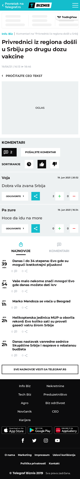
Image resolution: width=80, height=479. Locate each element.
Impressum (42, 454)
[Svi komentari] (29, 164)
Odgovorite (15, 196)
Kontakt (54, 463)
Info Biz (7, 33)
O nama (10, 454)
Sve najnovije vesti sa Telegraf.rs (40, 369)
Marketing (25, 454)
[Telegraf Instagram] (46, 440)
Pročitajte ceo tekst (22, 75)
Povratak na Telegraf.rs (14, 5)
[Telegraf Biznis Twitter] (34, 440)
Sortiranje (11, 164)
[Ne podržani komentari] (54, 164)
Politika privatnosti (33, 463)
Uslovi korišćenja (64, 454)
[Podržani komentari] (42, 164)
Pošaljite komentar (40, 152)
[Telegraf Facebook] (23, 440)
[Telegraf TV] (57, 440)
